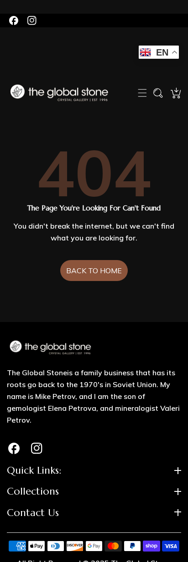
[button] (142, 92)
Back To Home (94, 270)
